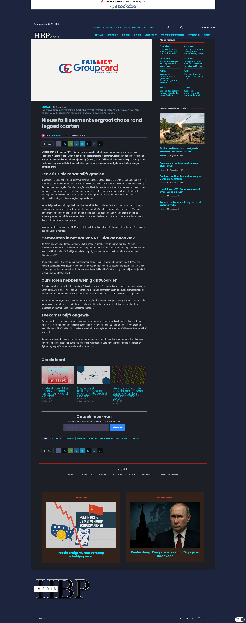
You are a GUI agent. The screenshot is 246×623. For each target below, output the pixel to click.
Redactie (56, 135)
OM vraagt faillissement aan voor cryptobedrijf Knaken (92, 392)
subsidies (93, 438)
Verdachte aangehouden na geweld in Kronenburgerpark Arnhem (168, 78)
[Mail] (208, 27)
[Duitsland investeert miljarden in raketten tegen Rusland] (182, 128)
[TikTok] (192, 618)
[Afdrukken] (94, 143)
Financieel (165, 46)
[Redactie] (44, 135)
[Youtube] (214, 27)
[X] (211, 27)
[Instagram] (201, 27)
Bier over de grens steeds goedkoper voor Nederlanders (169, 51)
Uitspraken (189, 46)
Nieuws (46, 107)
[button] (181, 27)
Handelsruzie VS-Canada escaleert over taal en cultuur (180, 191)
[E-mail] (88, 143)
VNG (117, 438)
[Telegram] (82, 143)
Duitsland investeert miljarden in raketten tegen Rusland (169, 93)
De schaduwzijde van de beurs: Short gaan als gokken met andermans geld (128, 393)
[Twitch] (199, 618)
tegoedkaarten (106, 438)
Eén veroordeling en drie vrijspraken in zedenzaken (169, 63)
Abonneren (117, 427)
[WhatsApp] (70, 143)
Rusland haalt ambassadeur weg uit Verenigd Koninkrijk (181, 177)
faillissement (56, 438)
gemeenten (69, 438)
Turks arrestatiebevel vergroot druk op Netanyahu (180, 204)
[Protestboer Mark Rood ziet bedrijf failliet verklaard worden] (58, 375)
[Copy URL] (100, 143)
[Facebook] (198, 27)
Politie (163, 71)
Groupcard (81, 438)
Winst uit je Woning (130, 438)
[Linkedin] (205, 27)
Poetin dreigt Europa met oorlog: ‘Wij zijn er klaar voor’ (165, 554)
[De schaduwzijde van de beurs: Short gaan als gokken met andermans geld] (128, 375)
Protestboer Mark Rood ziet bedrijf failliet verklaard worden (56, 392)
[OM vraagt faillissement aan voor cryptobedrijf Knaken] (93, 375)
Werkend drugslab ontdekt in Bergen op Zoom (193, 76)
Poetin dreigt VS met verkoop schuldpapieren (81, 554)
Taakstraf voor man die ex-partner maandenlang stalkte (194, 51)
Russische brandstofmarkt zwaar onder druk (192, 93)
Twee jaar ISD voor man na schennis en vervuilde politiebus (193, 63)
